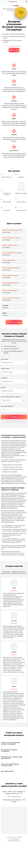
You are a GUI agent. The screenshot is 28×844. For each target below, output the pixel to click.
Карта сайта (19, 837)
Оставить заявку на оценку (14, 322)
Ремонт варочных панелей (11, 268)
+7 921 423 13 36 (10, 341)
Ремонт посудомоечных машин (12, 253)
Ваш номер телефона (7, 406)
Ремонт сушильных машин (11, 298)
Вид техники (4, 359)
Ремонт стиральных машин (11, 237)
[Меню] (26, 1)
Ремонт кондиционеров (10, 290)
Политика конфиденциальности (14, 840)
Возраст (3, 387)
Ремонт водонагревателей (11, 283)
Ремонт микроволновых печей (12, 230)
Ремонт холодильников (10, 245)
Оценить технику (14, 50)
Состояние (4, 378)
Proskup (13, 837)
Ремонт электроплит (9, 260)
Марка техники (5, 368)
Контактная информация (14, 839)
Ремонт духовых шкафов (10, 275)
